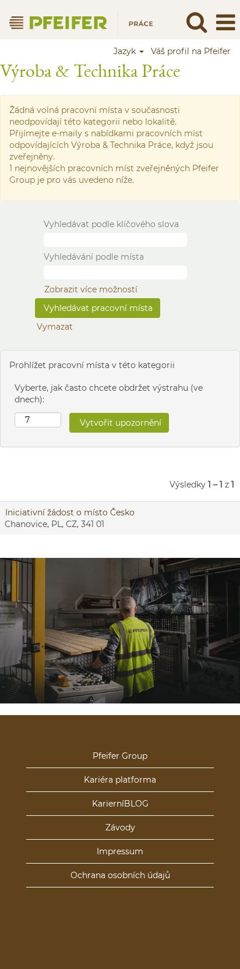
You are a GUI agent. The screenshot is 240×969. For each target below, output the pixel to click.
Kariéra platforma (120, 780)
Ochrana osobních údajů (120, 875)
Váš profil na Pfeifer (191, 51)
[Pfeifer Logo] (78, 22)
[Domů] (120, 740)
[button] (225, 22)
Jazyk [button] (126, 51)
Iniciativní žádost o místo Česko (70, 512)
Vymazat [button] (55, 326)
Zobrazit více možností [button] (90, 289)
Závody (120, 827)
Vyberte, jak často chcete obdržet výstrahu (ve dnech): (109, 394)
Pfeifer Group (120, 756)
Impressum (120, 851)
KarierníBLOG (120, 803)
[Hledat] (196, 22)
